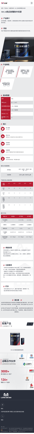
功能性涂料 (11, 8)
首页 (2, 8)
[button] (3, 55)
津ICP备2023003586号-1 (4, 427)
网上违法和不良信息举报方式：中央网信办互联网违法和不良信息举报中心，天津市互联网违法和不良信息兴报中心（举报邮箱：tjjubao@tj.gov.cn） (21, 430)
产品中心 (6, 8)
